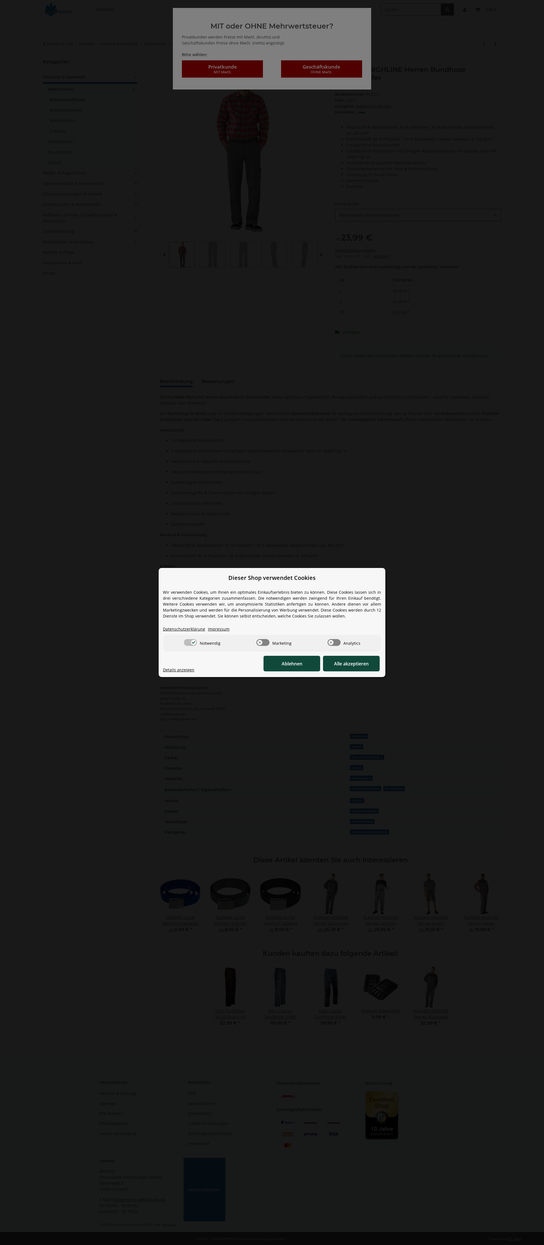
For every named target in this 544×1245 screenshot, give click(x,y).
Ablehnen (292, 664)
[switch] (190, 642)
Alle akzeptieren (351, 664)
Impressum (219, 629)
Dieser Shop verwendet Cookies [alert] (272, 578)
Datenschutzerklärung (184, 629)
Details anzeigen (178, 669)
